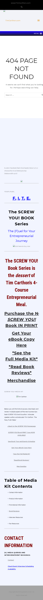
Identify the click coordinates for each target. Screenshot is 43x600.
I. (19, 198)
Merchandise (21, 380)
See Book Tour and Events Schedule (21, 441)
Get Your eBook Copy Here (21, 339)
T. (23, 198)
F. (14, 198)
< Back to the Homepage (21, 426)
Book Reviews (14, 511)
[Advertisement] (21, 140)
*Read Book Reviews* (21, 460)
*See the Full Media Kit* (21, 454)
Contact (11, 560)
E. (28, 198)
